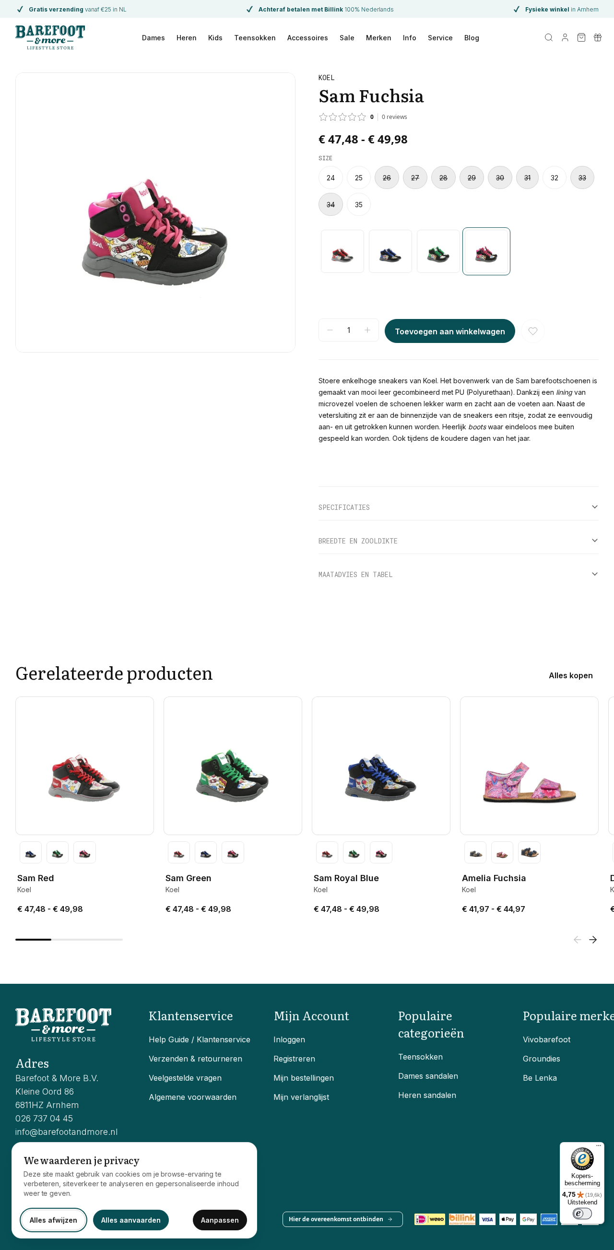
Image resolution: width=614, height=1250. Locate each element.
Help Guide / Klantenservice (199, 1039)
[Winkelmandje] (581, 37)
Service (440, 38)
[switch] (582, 1213)
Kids (215, 38)
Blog (471, 38)
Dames (153, 38)
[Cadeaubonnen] (597, 37)
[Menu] (598, 1148)
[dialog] (134, 1190)
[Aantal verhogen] (367, 330)
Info (409, 38)
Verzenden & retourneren (195, 1058)
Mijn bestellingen (303, 1078)
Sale (347, 38)
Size (325, 158)
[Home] (50, 37)
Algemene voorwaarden (192, 1097)
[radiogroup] (459, 191)
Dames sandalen (428, 1076)
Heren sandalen (427, 1095)
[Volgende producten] (593, 939)
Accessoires (307, 38)
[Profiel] (565, 37)
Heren (187, 38)
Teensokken (255, 38)
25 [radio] (359, 178)
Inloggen (289, 1039)
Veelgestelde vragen (185, 1078)
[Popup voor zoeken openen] (548, 37)
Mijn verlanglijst (301, 1097)
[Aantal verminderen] (330, 330)
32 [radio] (554, 178)
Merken (378, 38)
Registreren (294, 1058)
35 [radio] (359, 204)
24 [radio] (331, 178)
